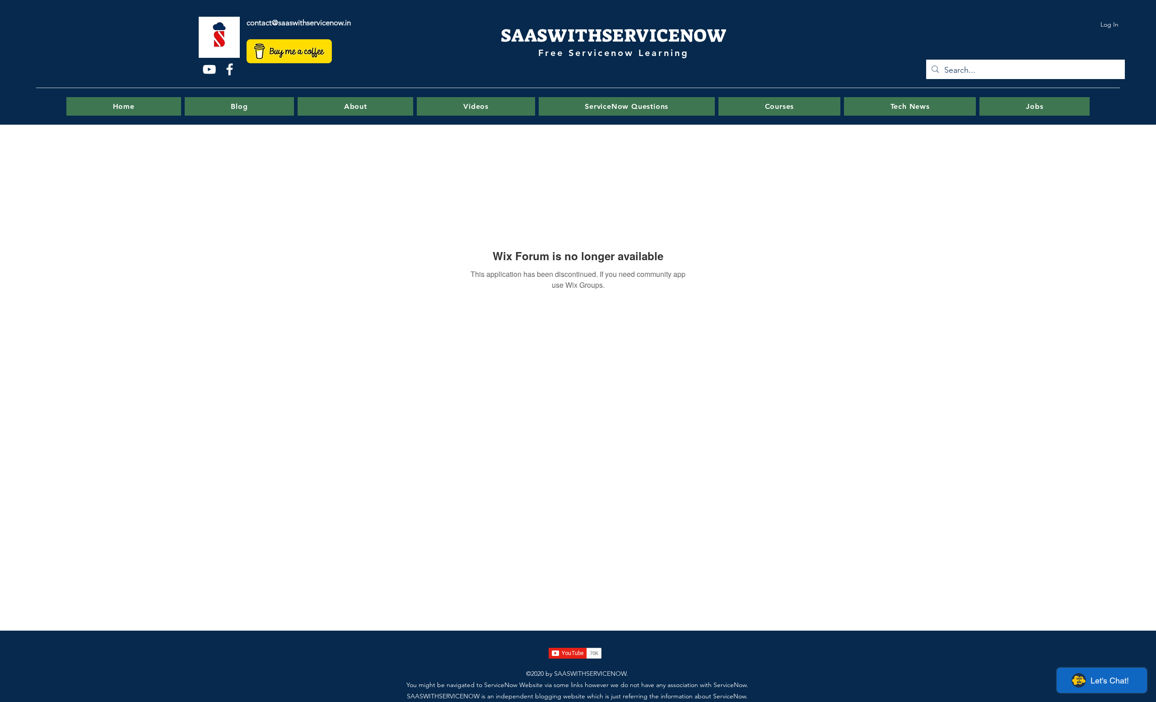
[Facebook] (230, 69)
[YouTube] (209, 69)
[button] (627, 106)
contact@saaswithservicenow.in (299, 22)
